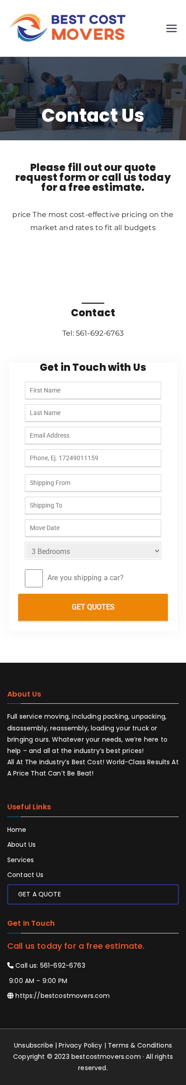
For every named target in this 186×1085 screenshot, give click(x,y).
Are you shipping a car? (85, 577)
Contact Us (25, 874)
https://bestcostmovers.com (62, 995)
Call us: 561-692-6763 (49, 965)
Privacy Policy (80, 1045)
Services (20, 859)
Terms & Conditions (140, 1045)
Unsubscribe (33, 1045)
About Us (21, 844)
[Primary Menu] (171, 28)
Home (17, 829)
